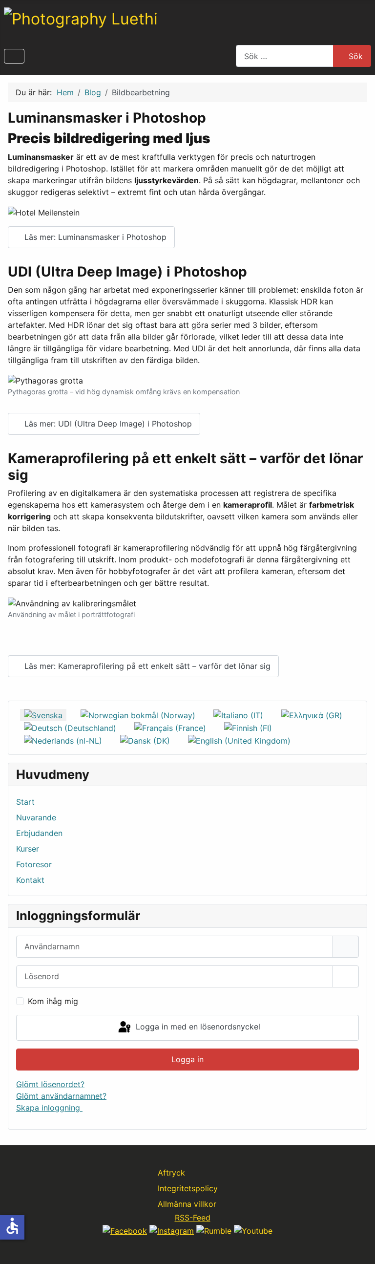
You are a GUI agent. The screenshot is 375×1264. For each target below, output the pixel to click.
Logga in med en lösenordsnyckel (196, 1027)
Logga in (187, 1059)
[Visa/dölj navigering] (14, 56)
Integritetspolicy (188, 1188)
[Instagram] (171, 1230)
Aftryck (171, 1173)
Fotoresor (34, 864)
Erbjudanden (39, 833)
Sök (356, 56)
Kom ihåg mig (53, 1001)
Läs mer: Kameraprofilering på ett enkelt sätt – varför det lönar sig (146, 666)
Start (25, 802)
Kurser (27, 849)
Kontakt (30, 880)
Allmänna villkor (187, 1204)
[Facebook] (125, 1230)
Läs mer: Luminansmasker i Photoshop (94, 237)
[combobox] (284, 56)
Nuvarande (36, 817)
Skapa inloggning (49, 1108)
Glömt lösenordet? (50, 1084)
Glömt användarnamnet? (61, 1096)
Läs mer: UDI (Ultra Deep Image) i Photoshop (107, 423)
